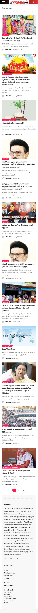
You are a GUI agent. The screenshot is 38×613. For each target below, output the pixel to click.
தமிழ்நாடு (5, 34)
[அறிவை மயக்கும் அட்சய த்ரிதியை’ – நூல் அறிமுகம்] (19, 212)
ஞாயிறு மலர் (6, 467)
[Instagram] (15, 558)
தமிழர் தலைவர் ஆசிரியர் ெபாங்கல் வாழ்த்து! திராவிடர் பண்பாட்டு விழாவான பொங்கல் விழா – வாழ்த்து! (17, 186)
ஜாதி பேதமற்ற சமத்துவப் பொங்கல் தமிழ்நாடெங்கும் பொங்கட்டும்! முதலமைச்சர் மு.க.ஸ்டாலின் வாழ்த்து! (18, 164)
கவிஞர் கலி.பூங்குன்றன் (9, 120)
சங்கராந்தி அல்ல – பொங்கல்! (13, 123)
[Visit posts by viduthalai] (3, 50)
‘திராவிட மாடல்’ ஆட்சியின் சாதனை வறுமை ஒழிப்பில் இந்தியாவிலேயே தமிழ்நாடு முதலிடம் (18, 307)
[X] (8, 558)
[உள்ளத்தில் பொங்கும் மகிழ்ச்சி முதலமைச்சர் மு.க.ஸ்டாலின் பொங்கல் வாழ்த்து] (19, 251)
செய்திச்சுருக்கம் (8, 349)
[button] (4, 2)
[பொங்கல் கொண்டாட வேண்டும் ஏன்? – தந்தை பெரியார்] (19, 458)
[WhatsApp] (18, 558)
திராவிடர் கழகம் (7, 73)
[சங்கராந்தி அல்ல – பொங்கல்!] (19, 110)
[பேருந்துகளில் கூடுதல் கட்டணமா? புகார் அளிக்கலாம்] (19, 416)
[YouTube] (11, 558)
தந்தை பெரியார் (15, 467)
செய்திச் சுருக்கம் (7, 346)
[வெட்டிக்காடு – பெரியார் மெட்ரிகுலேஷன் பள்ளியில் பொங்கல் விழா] (19, 25)
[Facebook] (5, 558)
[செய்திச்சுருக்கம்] (19, 336)
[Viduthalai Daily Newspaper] (19, 2)
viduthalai (8, 49)
